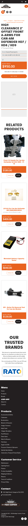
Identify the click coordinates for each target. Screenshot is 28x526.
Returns (3, 476)
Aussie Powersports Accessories (15, 22)
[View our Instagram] (10, 12)
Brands (3, 396)
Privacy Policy (5, 482)
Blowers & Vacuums (6, 423)
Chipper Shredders (6, 431)
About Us (3, 402)
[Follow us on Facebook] (7, 12)
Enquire (11, 175)
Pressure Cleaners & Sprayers (9, 447)
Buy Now (14, 76)
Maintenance (4, 463)
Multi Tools (4, 428)
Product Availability (6, 471)
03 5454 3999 (7, 495)
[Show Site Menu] (26, 6)
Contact (3, 404)
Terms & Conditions (6, 479)
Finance (3, 468)
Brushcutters (4, 420)
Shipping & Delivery (6, 474)
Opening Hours (5, 465)
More (18, 175)
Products (10, 20)
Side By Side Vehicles (7, 450)
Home (5, 20)
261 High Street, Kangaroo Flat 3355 (13, 492)
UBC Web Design (10, 516)
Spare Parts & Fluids (19, 20)
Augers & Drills (5, 444)
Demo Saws (4, 436)
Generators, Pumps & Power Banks (11, 453)
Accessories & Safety (7, 415)
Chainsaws (4, 417)
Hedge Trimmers (6, 425)
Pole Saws (4, 442)
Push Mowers (5, 434)
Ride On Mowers (5, 439)
